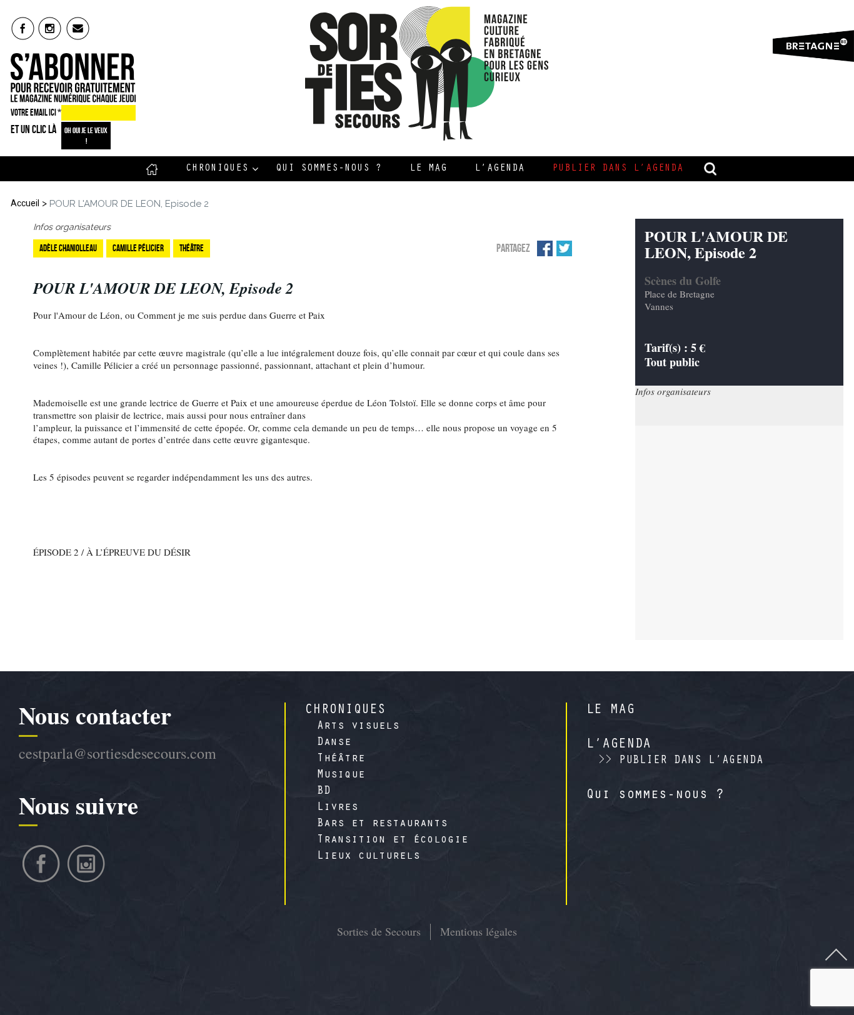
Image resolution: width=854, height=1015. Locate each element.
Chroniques (217, 169)
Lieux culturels (368, 856)
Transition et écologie (392, 840)
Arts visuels (358, 726)
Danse (334, 743)
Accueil (152, 168)
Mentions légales (478, 931)
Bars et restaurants (382, 824)
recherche (711, 168)
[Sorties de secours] (427, 73)
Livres (337, 808)
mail (78, 28)
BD (324, 792)
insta (50, 28)
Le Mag (428, 169)
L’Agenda (500, 169)
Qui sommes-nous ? (329, 169)
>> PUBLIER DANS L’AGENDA (680, 761)
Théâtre (341, 759)
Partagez (513, 248)
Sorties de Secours (379, 931)
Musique (341, 775)
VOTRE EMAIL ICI (36, 113)
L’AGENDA (618, 745)
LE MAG (610, 711)
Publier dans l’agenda (617, 169)
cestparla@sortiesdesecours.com (117, 753)
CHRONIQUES (345, 711)
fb (23, 28)
